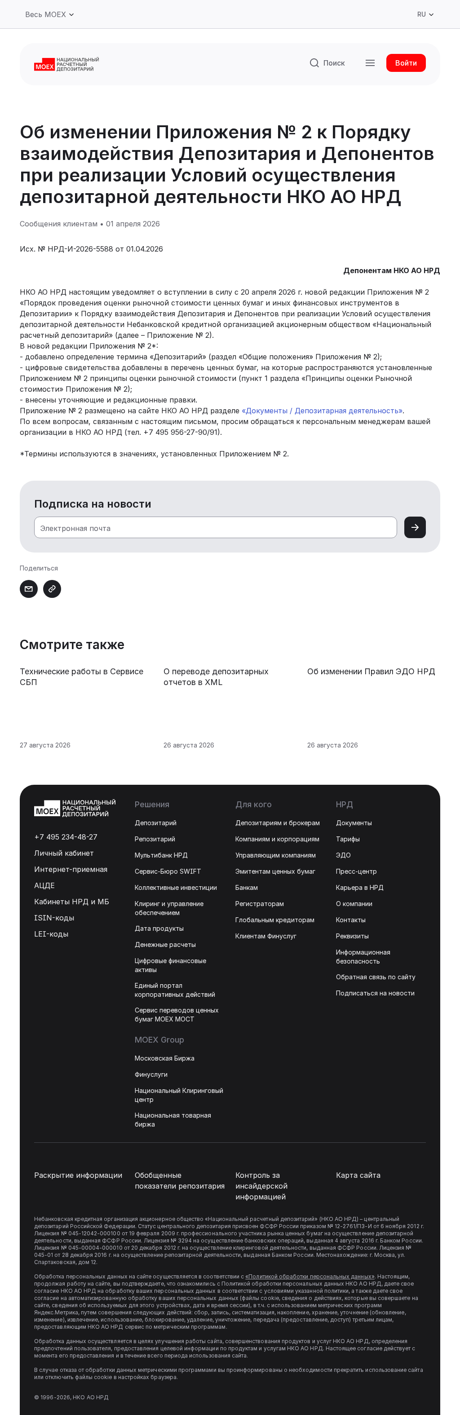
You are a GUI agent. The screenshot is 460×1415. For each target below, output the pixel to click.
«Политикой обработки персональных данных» (309, 1276)
